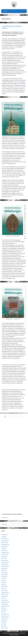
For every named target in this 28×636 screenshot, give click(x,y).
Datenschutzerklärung (14, 634)
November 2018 (5, 602)
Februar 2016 (4, 628)
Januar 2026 (4, 538)
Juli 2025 (3, 548)
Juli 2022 (3, 578)
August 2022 (4, 576)
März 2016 (3, 626)
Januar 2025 (4, 550)
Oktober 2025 (4, 542)
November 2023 (5, 562)
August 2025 (4, 546)
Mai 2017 (3, 612)
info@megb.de (22, 83)
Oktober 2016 (4, 618)
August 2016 (4, 620)
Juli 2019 (3, 598)
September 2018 (5, 606)
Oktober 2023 (4, 564)
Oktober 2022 (4, 574)
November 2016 (5, 616)
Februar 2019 (4, 600)
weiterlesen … (5, 517)
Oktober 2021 (4, 586)
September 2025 (5, 544)
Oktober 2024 (4, 554)
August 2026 (4, 534)
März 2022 (3, 584)
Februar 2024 (4, 560)
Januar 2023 (4, 572)
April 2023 (3, 570)
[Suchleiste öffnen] (25, 10)
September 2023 (5, 566)
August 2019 (4, 596)
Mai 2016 (3, 622)
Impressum (22, 633)
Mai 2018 (3, 608)
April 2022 (3, 582)
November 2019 (5, 592)
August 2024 (4, 556)
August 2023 (4, 568)
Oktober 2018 (4, 604)
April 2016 (3, 624)
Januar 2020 (4, 590)
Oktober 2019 (4, 594)
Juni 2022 (3, 580)
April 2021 (3, 588)
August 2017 (4, 610)
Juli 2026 (3, 536)
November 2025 (5, 540)
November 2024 (5, 552)
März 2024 (3, 558)
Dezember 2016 (5, 614)
